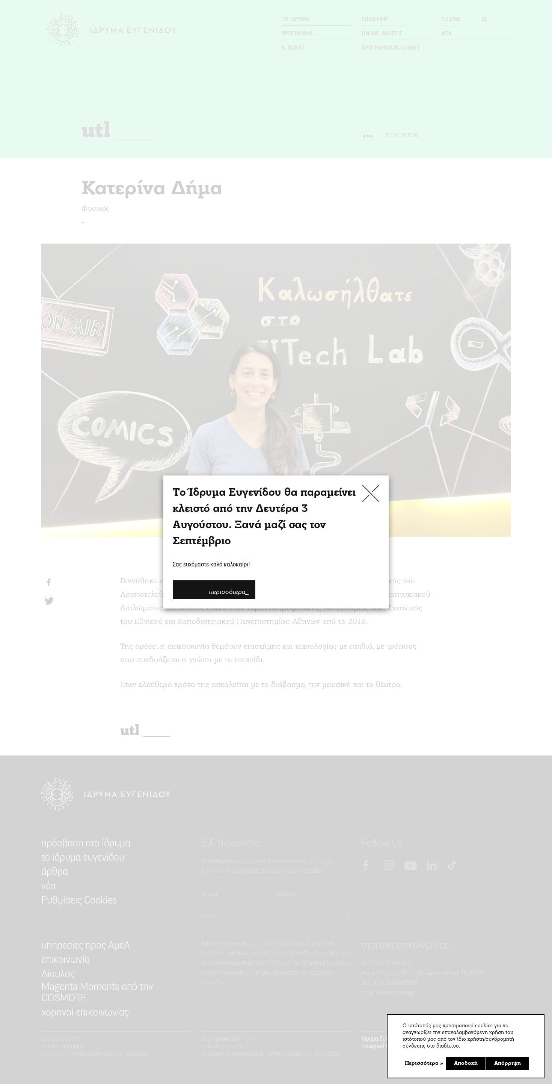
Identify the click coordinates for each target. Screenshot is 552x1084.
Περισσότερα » (424, 1063)
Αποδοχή (466, 1063)
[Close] (370, 493)
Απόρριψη (507, 1063)
